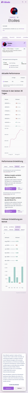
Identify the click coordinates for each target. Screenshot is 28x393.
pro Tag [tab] (5, 227)
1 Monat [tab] (5, 166)
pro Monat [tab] (18, 227)
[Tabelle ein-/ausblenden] (4, 233)
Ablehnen (19, 388)
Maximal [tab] (22, 166)
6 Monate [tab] (17, 166)
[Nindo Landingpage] (5, 2)
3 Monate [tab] (11, 166)
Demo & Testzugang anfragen (9, 188)
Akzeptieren (8, 388)
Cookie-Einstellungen (14, 384)
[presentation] (14, 65)
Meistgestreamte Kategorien (10, 59)
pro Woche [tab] (11, 227)
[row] (14, 99)
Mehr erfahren (20, 188)
